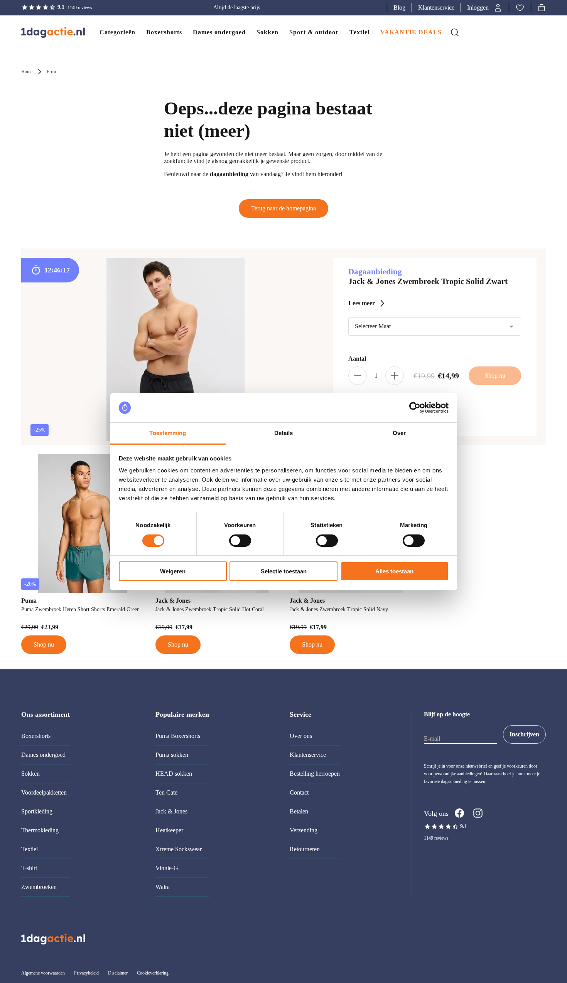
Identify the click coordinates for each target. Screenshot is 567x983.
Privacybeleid (86, 973)
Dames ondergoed (43, 754)
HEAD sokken (173, 773)
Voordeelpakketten (44, 792)
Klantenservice (436, 7)
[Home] (45, 32)
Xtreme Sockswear (178, 849)
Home (26, 71)
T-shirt (29, 868)
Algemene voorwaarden (43, 973)
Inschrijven (524, 734)
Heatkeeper (169, 830)
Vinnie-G (166, 868)
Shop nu (44, 644)
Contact (299, 792)
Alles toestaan (394, 571)
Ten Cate (166, 792)
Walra (162, 887)
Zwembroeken (39, 887)
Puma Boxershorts (177, 736)
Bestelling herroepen (315, 773)
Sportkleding (36, 811)
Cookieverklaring (153, 973)
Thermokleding (40, 830)
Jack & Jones (171, 811)
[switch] (240, 540)
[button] (485, 7)
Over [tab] (399, 433)
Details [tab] (283, 433)
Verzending (303, 830)
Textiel (29, 849)
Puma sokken (171, 754)
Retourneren (305, 849)
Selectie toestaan (284, 571)
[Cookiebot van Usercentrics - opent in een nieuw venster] (415, 407)
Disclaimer (118, 973)
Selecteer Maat (373, 326)
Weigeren (173, 571)
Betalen (299, 811)
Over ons (301, 736)
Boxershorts (36, 736)
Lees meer (361, 303)
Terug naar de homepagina (283, 208)
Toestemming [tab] (167, 433)
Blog (399, 7)
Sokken (30, 773)
